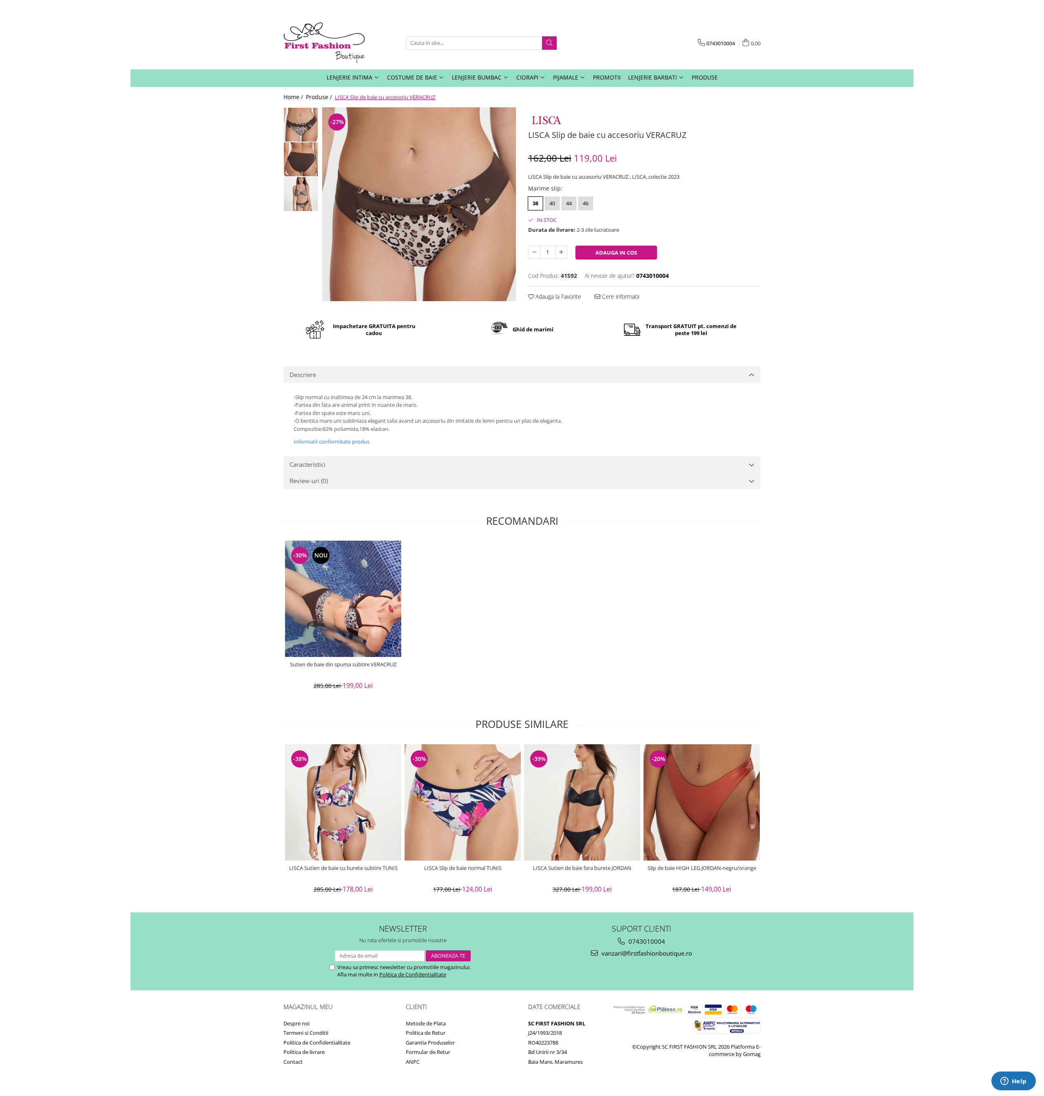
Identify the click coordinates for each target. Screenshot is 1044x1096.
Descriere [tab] (303, 375)
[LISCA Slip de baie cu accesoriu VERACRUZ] (419, 204)
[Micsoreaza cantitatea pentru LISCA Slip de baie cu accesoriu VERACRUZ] (534, 252)
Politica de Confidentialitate (412, 974)
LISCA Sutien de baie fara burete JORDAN (582, 868)
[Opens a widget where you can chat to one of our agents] (1013, 1082)
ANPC (413, 1061)
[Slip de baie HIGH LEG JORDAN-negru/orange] (702, 802)
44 (569, 203)
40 (552, 203)
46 (585, 203)
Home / (294, 97)
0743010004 (646, 941)
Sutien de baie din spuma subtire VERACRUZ (343, 664)
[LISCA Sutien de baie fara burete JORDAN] (582, 802)
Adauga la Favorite (557, 296)
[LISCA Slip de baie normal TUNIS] (463, 802)
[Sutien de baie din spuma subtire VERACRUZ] (343, 599)
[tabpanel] (419, 204)
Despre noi (296, 1023)
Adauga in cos (616, 252)
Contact (293, 1061)
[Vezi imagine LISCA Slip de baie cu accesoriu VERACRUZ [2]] (301, 194)
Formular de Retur (428, 1052)
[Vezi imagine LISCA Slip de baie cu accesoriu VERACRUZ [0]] (301, 125)
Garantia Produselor (430, 1042)
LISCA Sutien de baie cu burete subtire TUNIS (343, 868)
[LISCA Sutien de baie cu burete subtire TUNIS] (343, 802)
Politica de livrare (304, 1052)
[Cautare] (549, 43)
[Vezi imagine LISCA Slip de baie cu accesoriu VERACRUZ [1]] (301, 159)
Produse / (320, 97)
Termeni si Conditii (305, 1032)
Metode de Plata (426, 1023)
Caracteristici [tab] (307, 464)
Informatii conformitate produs (331, 441)
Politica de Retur (425, 1032)
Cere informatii (619, 296)
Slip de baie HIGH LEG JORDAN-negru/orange (702, 868)
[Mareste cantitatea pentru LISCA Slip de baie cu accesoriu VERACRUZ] (561, 252)
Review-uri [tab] (309, 481)
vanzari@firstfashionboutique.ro (646, 953)
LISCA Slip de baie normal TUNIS (463, 868)
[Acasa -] (324, 42)
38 (535, 203)
